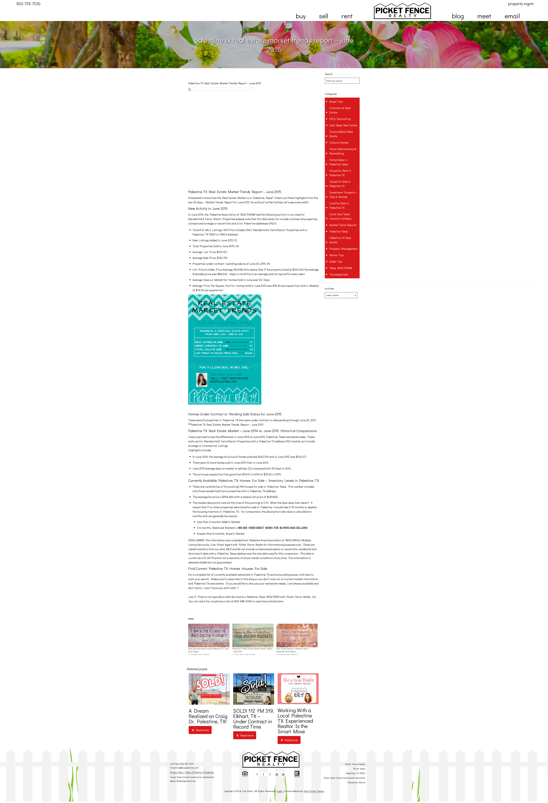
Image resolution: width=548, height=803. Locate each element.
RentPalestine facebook (270, 774)
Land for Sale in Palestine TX (339, 205)
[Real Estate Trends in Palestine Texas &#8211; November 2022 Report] (297, 635)
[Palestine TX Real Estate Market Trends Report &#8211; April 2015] (253, 635)
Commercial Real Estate (340, 110)
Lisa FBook (264, 774)
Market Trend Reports (343, 225)
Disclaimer (209, 772)
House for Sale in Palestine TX (340, 184)
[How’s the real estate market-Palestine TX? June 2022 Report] (208, 635)
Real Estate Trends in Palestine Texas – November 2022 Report (293, 650)
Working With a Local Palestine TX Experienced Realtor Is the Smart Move (295, 721)
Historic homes (339, 142)
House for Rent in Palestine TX (340, 173)
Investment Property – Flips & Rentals (343, 194)
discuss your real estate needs (267, 583)
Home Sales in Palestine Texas (339, 162)
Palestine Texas (339, 231)
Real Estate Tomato (314, 791)
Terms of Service (193, 772)
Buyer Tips (336, 101)
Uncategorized (339, 274)
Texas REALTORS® (341, 268)
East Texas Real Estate (343, 125)
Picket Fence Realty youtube (283, 774)
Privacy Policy (177, 772)
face (257, 774)
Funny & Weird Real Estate (341, 134)
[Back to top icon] (534, 797)
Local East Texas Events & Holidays (340, 216)
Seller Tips (336, 261)
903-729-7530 (187, 763)
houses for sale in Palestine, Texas (265, 486)
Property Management (344, 248)
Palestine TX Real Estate (340, 240)
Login (280, 791)
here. (281, 601)
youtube (277, 774)
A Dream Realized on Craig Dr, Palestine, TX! (208, 716)
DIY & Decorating (340, 119)
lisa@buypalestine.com (188, 767)
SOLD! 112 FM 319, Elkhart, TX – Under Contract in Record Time (253, 718)
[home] (402, 11)
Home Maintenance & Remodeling (343, 151)
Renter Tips (337, 255)
